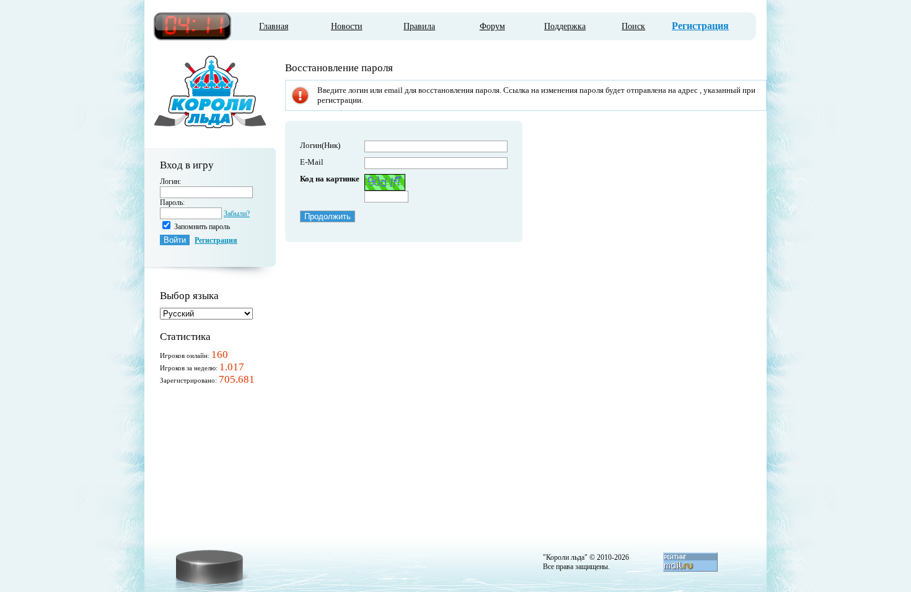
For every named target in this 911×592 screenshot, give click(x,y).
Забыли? (237, 213)
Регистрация (700, 25)
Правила (419, 26)
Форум (492, 26)
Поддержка (565, 26)
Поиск (633, 26)
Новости (347, 26)
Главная (273, 26)
